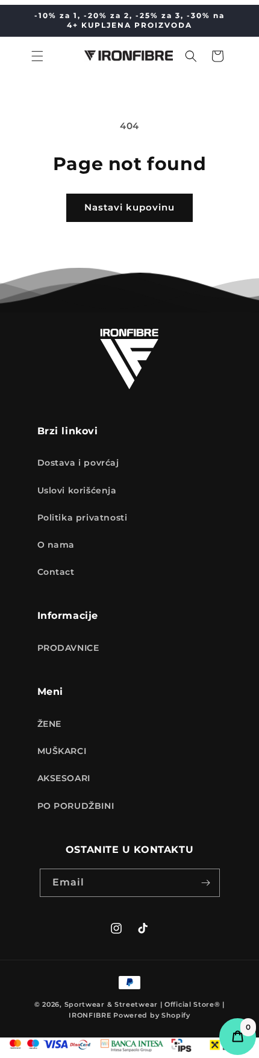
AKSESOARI (63, 778)
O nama (56, 544)
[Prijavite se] (206, 883)
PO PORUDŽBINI (75, 805)
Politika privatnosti (82, 517)
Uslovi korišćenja (77, 490)
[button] (37, 56)
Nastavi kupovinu (129, 207)
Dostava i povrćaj (78, 462)
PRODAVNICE (68, 647)
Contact (56, 571)
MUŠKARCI (62, 751)
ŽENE (49, 723)
